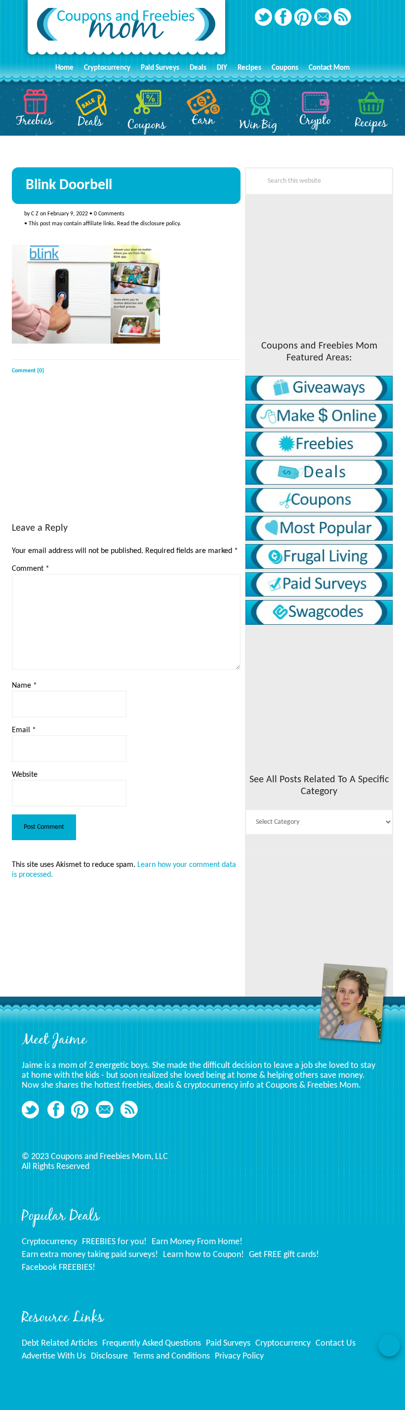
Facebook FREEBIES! (58, 1267)
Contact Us (336, 1343)
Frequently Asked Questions (151, 1343)
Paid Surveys (228, 1343)
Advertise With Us (54, 1356)
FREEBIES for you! (114, 1242)
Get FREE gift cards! (284, 1254)
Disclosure (109, 1356)
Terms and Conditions (171, 1356)
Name (24, 686)
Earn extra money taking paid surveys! (90, 1254)
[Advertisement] (86, 457)
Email (24, 730)
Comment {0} (28, 371)
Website (25, 775)
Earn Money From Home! (197, 1242)
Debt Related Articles (59, 1343)
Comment (30, 569)
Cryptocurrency (49, 1242)
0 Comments (109, 214)
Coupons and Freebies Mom (126, 30)
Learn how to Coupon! (203, 1254)
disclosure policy (159, 224)
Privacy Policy (239, 1356)
